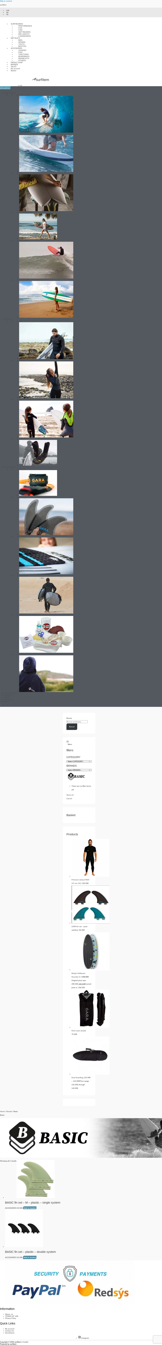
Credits (25, 1342)
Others (22, 654)
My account (8, 699)
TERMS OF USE (11, 1316)
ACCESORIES (9, 467)
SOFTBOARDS (25, 212)
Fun (20, 134)
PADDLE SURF (10, 693)
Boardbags (23, 576)
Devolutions (9, 1333)
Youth (21, 400)
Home (2, 1111)
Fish (21, 173)
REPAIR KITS (24, 615)
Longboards (24, 36)
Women (22, 360)
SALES (6, 697)
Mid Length (23, 241)
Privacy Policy (10, 1318)
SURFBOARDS (10, 93)
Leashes (22, 469)
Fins (21, 497)
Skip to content (6, 1)
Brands (9, 1111)
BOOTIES (23, 439)
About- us (9, 1314)
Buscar (69, 718)
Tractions (22, 536)
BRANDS (7, 695)
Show (70, 795)
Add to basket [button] (30, 1208)
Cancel (69, 798)
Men (21, 321)
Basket (13, 71)
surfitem (3, 5)
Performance (25, 26)
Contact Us (9, 1331)
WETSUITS (8, 319)
